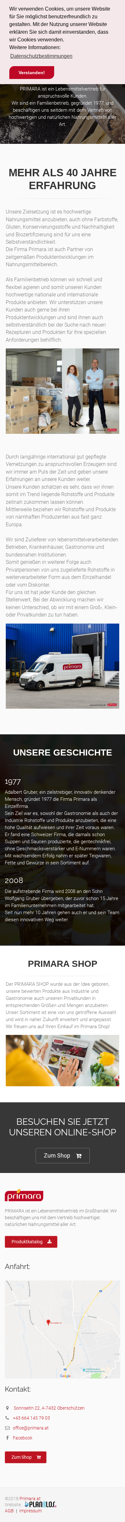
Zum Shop (57, 1155)
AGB (9, 1510)
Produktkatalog (27, 1241)
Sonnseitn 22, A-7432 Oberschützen (49, 1408)
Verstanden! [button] (32, 72)
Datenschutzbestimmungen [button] (41, 56)
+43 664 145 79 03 (31, 1418)
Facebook (22, 1437)
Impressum (30, 1510)
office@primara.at (31, 1427)
